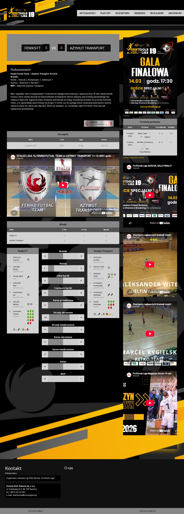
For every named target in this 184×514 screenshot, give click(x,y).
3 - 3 (160, 133)
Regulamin (156, 13)
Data (130, 127)
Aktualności (87, 13)
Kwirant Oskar (99, 267)
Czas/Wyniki (160, 127)
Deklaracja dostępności (148, 511)
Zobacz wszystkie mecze (133, 157)
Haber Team (143, 133)
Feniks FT (13, 236)
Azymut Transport (16, 240)
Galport (147, 137)
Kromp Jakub (18, 276)
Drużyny (144, 127)
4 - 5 (160, 142)
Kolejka (171, 127)
